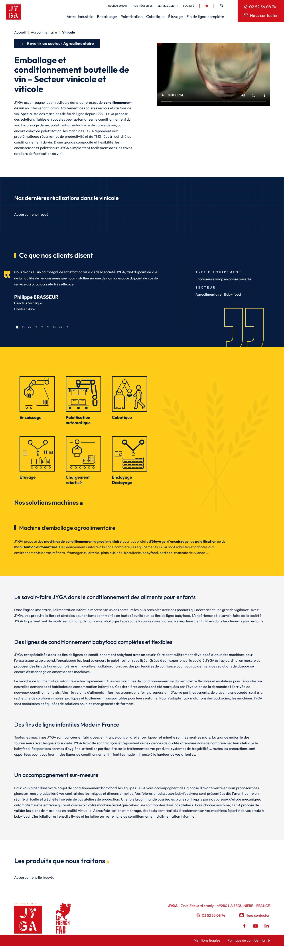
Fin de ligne (205, 16)
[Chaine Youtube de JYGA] (255, 926)
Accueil (20, 32)
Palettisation (131, 16)
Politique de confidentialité (248, 940)
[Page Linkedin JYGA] (266, 926)
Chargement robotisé (78, 479)
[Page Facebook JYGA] (244, 926)
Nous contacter (264, 15)
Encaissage (107, 16)
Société (188, 5)
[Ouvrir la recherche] (221, 5)
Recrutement (118, 5)
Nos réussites (142, 5)
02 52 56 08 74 (262, 6)
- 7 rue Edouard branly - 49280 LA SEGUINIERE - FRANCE (219, 905)
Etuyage (28, 477)
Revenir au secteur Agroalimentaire (60, 43)
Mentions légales (207, 940)
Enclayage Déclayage (122, 479)
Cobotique (155, 16)
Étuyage (175, 16)
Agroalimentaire (44, 32)
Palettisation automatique (78, 420)
